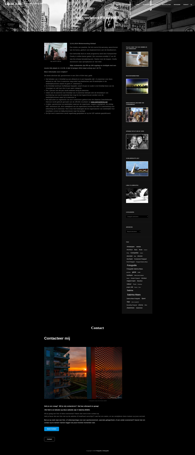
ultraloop (140, 305)
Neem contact (51, 429)
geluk (134, 272)
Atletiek (138, 246)
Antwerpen (131, 246)
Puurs (139, 287)
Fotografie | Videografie (33, 4)
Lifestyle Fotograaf (135, 278)
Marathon (139, 281)
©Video (137, 4)
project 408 (130, 287)
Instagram (177, 4)
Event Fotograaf (131, 261)
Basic (135, 249)
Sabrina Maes (134, 294)
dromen (140, 256)
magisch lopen (131, 281)
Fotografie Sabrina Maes (123, 4)
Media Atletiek (166, 4)
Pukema (135, 287)
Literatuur (144, 278)
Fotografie (132, 265)
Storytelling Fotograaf (132, 305)
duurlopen (130, 259)
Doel (135, 256)
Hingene (127, 278)
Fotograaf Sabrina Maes (142, 261)
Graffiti (139, 272)
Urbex (145, 305)
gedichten (128, 272)
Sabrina (130, 290)
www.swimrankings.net (99, 102)
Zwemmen (130, 308)
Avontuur (130, 249)
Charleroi (145, 249)
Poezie (134, 284)
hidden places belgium (139, 275)
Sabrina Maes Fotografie (133, 298)
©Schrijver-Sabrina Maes (150, 4)
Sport (143, 298)
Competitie (134, 253)
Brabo (140, 249)
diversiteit (129, 256)
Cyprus (141, 253)
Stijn (128, 302)
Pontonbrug (140, 284)
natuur (129, 284)
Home (111, 4)
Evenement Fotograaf (140, 259)
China (128, 253)
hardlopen (130, 275)
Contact (185, 4)
